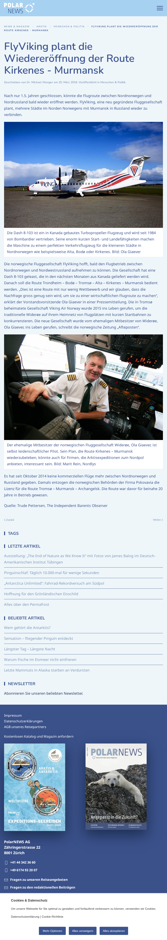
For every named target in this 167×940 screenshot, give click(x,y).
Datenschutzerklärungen (23, 721)
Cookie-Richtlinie (52, 916)
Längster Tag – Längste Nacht (29, 648)
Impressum (13, 715)
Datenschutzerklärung (25, 916)
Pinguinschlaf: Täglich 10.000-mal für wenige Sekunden (51, 572)
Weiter (157, 520)
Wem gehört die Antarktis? (27, 627)
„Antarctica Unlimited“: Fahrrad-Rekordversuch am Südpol (54, 583)
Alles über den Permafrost (26, 604)
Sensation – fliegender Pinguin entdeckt (38, 638)
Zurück (10, 520)
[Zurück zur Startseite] (19, 8)
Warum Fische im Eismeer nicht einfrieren (40, 659)
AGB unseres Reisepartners (25, 727)
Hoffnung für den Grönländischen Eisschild (41, 593)
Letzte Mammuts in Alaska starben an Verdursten (47, 670)
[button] (160, 8)
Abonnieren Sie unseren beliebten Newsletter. (43, 693)
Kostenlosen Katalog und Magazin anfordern (39, 736)
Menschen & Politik (112, 82)
